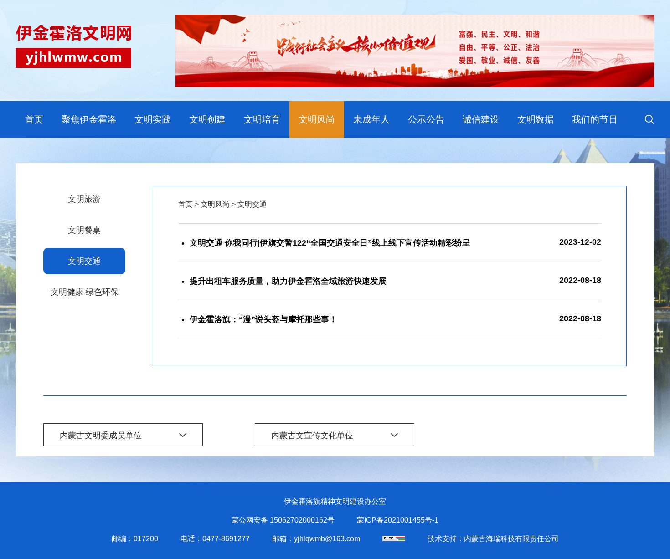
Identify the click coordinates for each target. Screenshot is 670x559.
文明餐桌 (84, 230)
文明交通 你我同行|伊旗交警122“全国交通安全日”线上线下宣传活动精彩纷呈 (330, 242)
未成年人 (371, 119)
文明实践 (152, 119)
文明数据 (535, 119)
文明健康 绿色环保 (85, 292)
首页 (34, 119)
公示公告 (426, 119)
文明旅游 (84, 199)
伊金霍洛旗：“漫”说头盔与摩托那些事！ (263, 319)
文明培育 (262, 119)
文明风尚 (317, 119)
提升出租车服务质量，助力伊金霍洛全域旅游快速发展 (288, 281)
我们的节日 (595, 119)
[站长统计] (393, 539)
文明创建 (207, 119)
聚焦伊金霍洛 (89, 119)
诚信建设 (481, 119)
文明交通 (84, 261)
